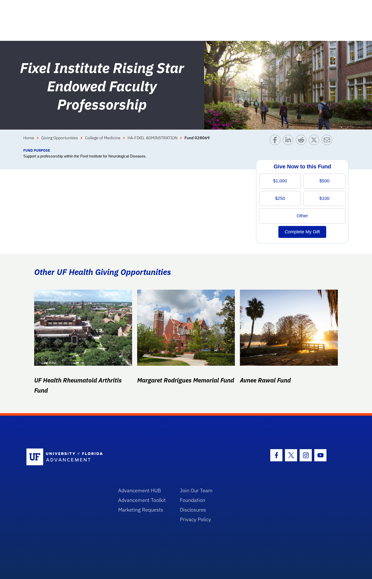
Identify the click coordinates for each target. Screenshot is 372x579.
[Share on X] (315, 141)
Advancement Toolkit (142, 500)
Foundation (192, 500)
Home (28, 137)
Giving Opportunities (59, 137)
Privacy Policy (195, 519)
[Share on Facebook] (276, 141)
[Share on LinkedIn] (289, 141)
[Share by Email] (328, 141)
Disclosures (193, 509)
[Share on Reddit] (302, 141)
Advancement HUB (139, 490)
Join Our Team (196, 490)
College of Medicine (102, 137)
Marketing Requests (140, 509)
